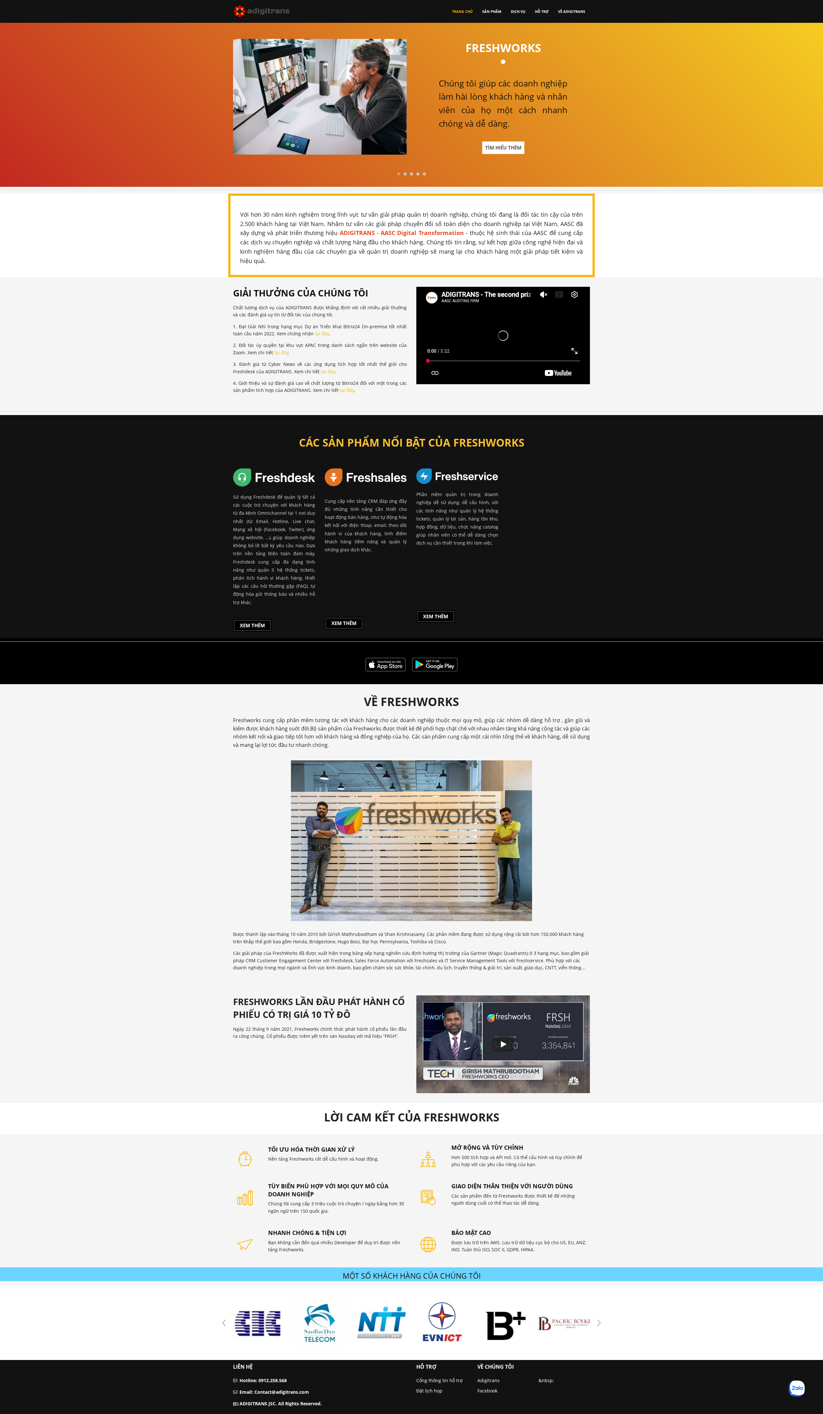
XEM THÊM (252, 625)
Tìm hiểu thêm (503, 147)
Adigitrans (488, 1380)
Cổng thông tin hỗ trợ (439, 1380)
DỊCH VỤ (518, 11)
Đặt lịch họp (429, 1391)
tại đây (322, 334)
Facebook (487, 1391)
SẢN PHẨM (491, 11)
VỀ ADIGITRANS (571, 11)
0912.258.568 (272, 1380)
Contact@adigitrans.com (281, 1392)
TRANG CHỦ (462, 11)
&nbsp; (546, 1380)
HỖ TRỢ (541, 11)
